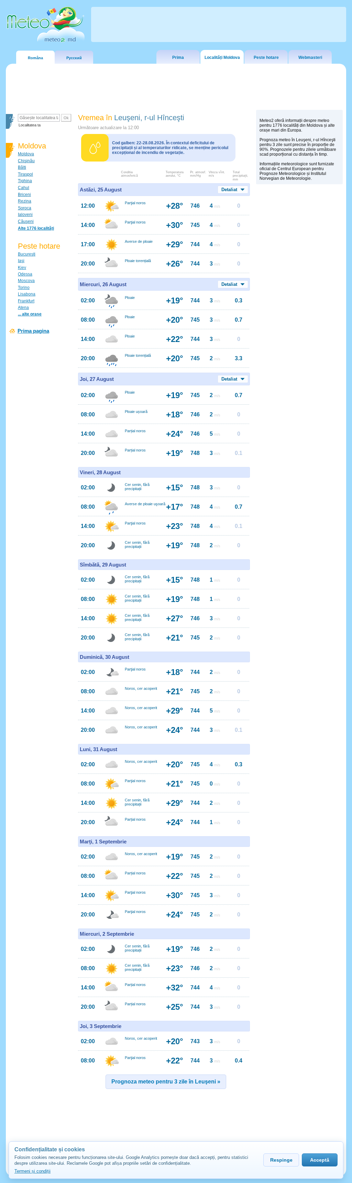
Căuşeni (26, 221)
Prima (178, 57)
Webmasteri (310, 57)
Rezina (24, 201)
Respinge (281, 1160)
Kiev (22, 267)
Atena (23, 307)
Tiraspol (25, 174)
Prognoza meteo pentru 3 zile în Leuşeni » (165, 1082)
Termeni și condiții (32, 1171)
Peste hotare (266, 57)
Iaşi (21, 260)
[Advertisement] (299, 306)
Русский (74, 58)
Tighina (25, 180)
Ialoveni (25, 214)
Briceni (24, 194)
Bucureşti (26, 254)
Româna (35, 58)
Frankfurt (26, 301)
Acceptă (319, 1160)
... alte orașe (30, 314)
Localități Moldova (222, 57)
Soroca (24, 208)
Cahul (23, 187)
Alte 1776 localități (36, 228)
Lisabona (26, 294)
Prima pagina (33, 331)
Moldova (26, 154)
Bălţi (22, 167)
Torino (24, 287)
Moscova (26, 280)
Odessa (25, 274)
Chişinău (26, 160)
